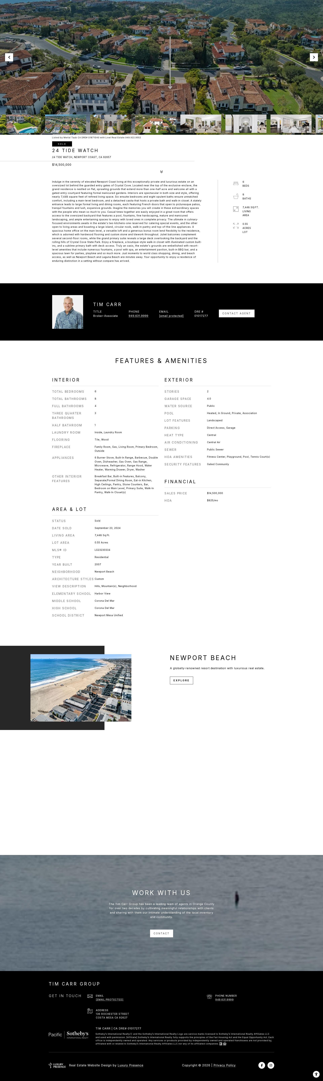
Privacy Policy (224, 1065)
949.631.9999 (138, 315)
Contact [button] (162, 933)
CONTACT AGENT (236, 313)
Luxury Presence (130, 1065)
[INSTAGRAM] (270, 1065)
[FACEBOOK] (261, 1065)
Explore (181, 680)
